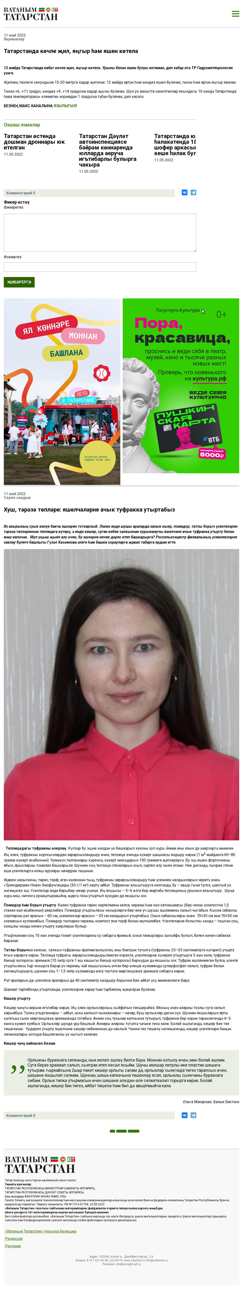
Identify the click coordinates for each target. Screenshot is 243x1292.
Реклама (13, 1246)
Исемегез (12, 257)
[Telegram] (193, 192)
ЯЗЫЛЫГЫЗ (65, 106)
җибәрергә (19, 282)
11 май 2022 (15, 35)
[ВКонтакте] (184, 192)
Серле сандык (17, 498)
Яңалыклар (14, 39)
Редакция (14, 1239)
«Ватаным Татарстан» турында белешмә (40, 1231)
